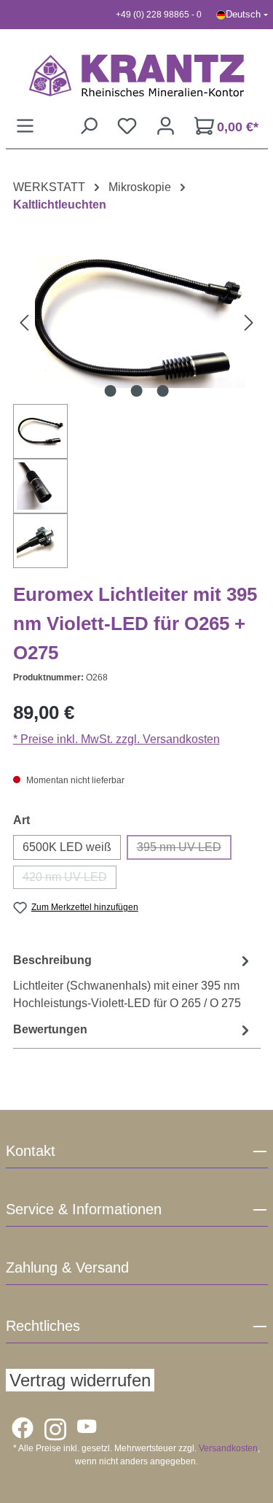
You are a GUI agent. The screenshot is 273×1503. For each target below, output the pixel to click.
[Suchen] (88, 125)
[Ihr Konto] (165, 125)
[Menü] (25, 125)
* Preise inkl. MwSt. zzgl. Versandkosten (116, 739)
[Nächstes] (249, 322)
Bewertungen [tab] (50, 1029)
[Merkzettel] (127, 125)
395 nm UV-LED (184, 850)
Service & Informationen (84, 1209)
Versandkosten (228, 1448)
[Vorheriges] (24, 322)
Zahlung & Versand (67, 1267)
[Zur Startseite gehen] (137, 75)
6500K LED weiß (67, 847)
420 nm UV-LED (69, 880)
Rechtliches (43, 1326)
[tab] (133, 981)
